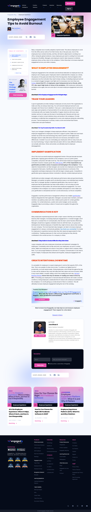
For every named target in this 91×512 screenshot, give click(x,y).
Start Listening (18, 95)
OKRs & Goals (37, 448)
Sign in (69, 9)
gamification (76, 196)
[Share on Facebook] (30, 37)
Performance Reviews (39, 445)
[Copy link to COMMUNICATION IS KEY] (60, 212)
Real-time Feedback (39, 453)
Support (74, 454)
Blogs (61, 465)
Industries (51, 5)
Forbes (34, 83)
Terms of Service (76, 469)
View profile (41, 335)
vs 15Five (49, 461)
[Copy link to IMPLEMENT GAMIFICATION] (62, 152)
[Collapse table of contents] (26, 51)
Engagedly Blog (12, 14)
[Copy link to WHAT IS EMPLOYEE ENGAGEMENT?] (70, 68)
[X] (68, 506)
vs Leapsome (50, 463)
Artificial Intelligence (25, 6)
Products (45, 5)
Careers (74, 451)
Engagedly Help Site (64, 450)
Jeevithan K (17, 28)
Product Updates (63, 447)
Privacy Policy (75, 466)
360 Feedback (37, 450)
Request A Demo (57, 315)
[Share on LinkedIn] (34, 37)
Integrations (62, 444)
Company (74, 442)
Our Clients (74, 445)
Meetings (36, 456)
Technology (49, 442)
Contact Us (75, 457)
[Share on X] (26, 37)
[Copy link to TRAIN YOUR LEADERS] (56, 99)
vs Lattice (49, 466)
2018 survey (59, 163)
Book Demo (70, 3)
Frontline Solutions (35, 6)
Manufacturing (50, 448)
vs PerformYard (50, 469)
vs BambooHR (50, 472)
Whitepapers (62, 459)
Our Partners (75, 448)
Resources (59, 5)
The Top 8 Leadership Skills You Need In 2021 (51, 128)
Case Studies (63, 456)
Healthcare (49, 445)
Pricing (73, 460)
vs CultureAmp (50, 458)
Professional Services (52, 451)
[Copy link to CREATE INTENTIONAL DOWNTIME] (69, 260)
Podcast (61, 473)
